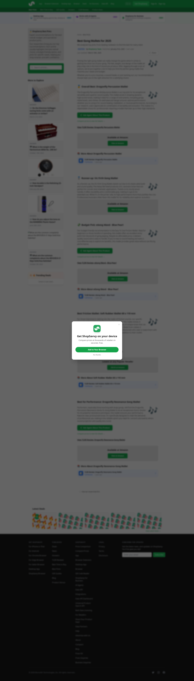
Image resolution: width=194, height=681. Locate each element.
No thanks (97, 355)
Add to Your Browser (97, 349)
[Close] (119, 324)
